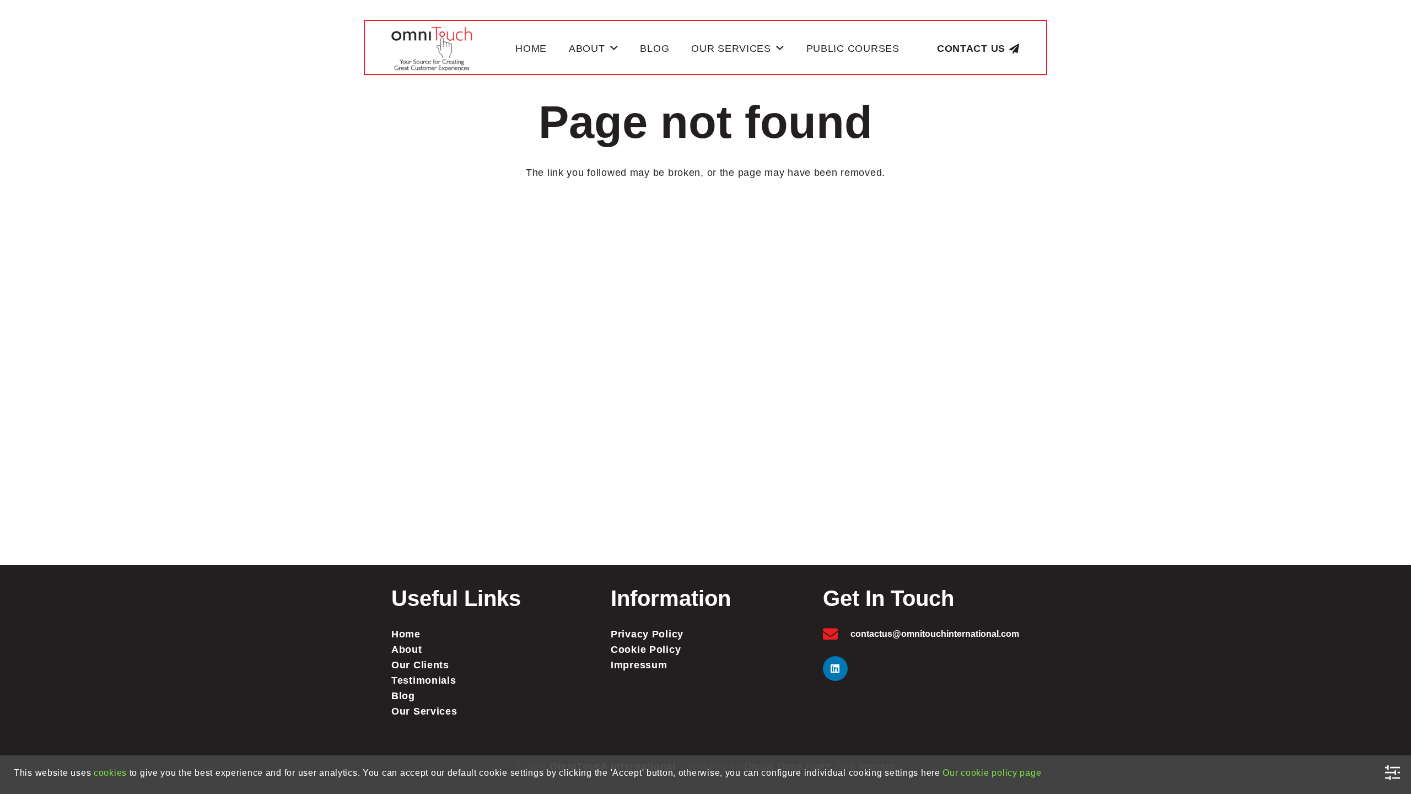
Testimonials (423, 680)
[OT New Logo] (431, 48)
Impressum (639, 664)
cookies (110, 772)
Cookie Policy (646, 649)
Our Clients (420, 664)
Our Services (424, 711)
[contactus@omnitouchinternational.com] (836, 633)
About (406, 649)
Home (406, 634)
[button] (614, 48)
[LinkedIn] (835, 668)
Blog (403, 695)
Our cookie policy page (992, 772)
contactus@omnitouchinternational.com (934, 634)
